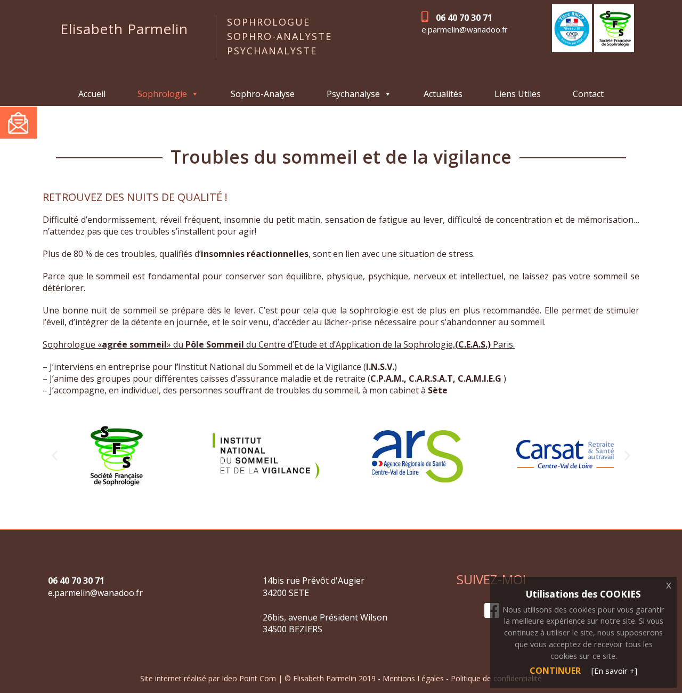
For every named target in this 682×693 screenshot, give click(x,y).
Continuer (555, 670)
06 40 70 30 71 (464, 17)
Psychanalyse (353, 94)
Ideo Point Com (250, 678)
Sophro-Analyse (263, 94)
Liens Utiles (517, 94)
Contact (588, 94)
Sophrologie (162, 94)
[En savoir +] (614, 670)
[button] (54, 455)
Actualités (443, 94)
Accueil (91, 94)
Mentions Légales (414, 678)
